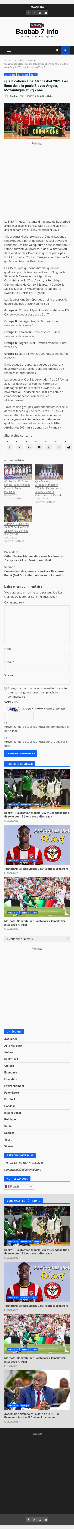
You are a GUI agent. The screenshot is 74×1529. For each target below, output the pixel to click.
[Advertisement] (37, 183)
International (12, 1112)
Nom (8, 649)
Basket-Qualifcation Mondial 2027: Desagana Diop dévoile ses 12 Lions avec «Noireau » (37, 789)
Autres (8, 1052)
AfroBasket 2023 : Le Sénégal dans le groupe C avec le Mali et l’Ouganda (17, 486)
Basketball (23, 75)
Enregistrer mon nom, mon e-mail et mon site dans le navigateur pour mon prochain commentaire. (37, 692)
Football (25, 860)
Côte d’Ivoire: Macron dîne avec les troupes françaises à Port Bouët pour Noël (34, 556)
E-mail (9, 662)
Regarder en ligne (65, 50)
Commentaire (14, 602)
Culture (9, 1065)
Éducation (10, 1079)
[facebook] (10, 447)
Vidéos (8, 1146)
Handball (9, 1106)
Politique (10, 1119)
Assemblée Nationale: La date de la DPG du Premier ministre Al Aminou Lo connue (37, 1390)
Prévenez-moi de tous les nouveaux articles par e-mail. (36, 744)
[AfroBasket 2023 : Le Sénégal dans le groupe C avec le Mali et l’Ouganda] (18, 471)
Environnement (14, 1086)
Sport (33, 75)
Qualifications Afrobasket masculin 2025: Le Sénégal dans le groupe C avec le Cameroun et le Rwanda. (49, 488)
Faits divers (12, 1092)
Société (9, 1133)
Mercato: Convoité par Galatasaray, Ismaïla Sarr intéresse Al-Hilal (37, 897)
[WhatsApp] (58, 447)
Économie (10, 1072)
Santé (8, 1126)
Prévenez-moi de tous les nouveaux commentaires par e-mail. (36, 729)
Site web (9, 675)
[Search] (57, 50)
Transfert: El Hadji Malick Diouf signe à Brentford (37, 845)
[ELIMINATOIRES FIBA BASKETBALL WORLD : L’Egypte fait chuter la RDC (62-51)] (18, 514)
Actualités (10, 75)
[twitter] (19, 447)
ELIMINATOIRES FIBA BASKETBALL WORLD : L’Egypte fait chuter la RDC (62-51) (17, 529)
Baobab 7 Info (37, 32)
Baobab (13, 95)
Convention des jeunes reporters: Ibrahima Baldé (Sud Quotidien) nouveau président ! (34, 571)
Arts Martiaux (13, 1045)
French (14, 1186)
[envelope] (39, 447)
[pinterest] (49, 447)
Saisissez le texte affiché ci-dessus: (44, 709)
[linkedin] (29, 447)
